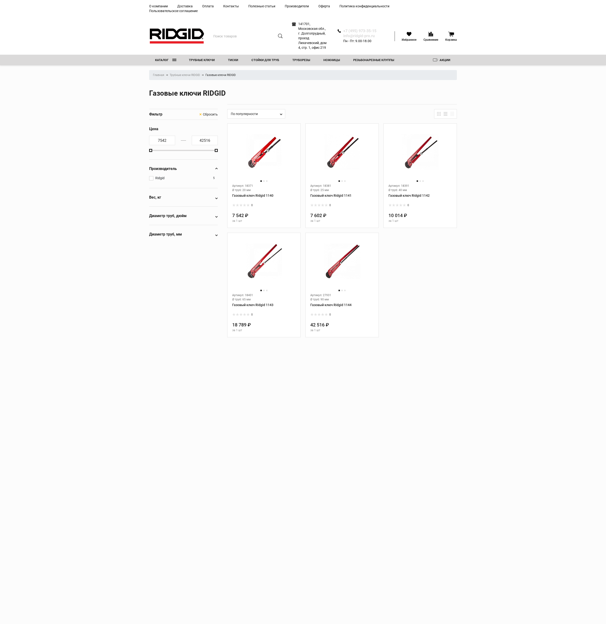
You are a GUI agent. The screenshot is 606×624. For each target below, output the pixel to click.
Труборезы (301, 60)
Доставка (185, 6)
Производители (297, 6)
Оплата (208, 6)
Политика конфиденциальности (364, 6)
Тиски (233, 60)
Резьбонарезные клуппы (373, 60)
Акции (445, 60)
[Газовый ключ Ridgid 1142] (420, 156)
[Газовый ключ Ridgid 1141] (342, 156)
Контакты (231, 6)
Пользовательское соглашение (173, 11)
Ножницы (331, 60)
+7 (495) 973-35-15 (359, 31)
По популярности (244, 114)
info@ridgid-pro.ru (359, 36)
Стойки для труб (265, 60)
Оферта (324, 6)
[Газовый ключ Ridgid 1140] (264, 156)
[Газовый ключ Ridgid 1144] (342, 265)
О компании (158, 6)
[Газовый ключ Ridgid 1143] (264, 265)
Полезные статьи (261, 6)
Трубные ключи (202, 60)
